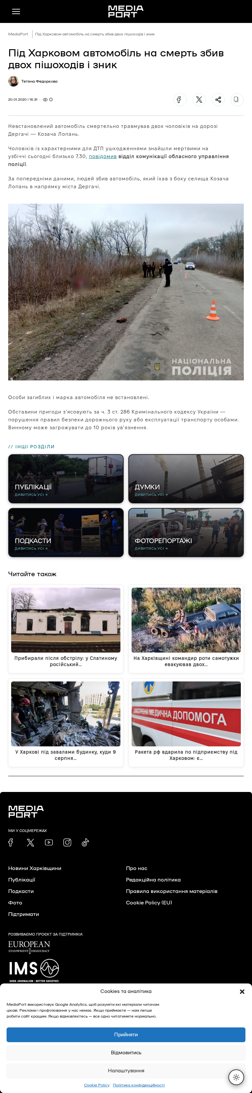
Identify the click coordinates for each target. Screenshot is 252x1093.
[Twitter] (199, 99)
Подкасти (21, 891)
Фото (15, 902)
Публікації (21, 879)
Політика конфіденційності (139, 1085)
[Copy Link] (237, 99)
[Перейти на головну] (126, 11)
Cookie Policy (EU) (149, 902)
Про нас (136, 868)
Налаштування (126, 1070)
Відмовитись (126, 1052)
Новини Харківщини (34, 868)
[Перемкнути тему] (236, 1077)
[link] (12, 842)
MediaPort (18, 34)
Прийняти (126, 1034)
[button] (242, 991)
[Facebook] (180, 99)
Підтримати (23, 914)
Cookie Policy (97, 1085)
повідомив (103, 156)
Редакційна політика (153, 879)
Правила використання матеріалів (172, 891)
